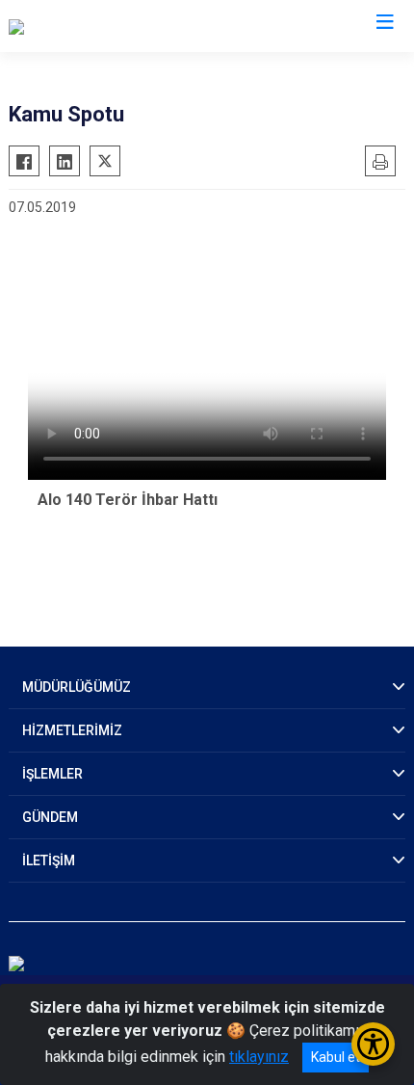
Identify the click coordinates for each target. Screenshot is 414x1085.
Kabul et (335, 1057)
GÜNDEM (50, 817)
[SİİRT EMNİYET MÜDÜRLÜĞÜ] (107, 26)
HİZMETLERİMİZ (72, 730)
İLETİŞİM (48, 860)
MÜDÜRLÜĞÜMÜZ (76, 687)
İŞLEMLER (52, 773)
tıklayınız (259, 1056)
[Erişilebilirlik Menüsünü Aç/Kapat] (373, 1044)
